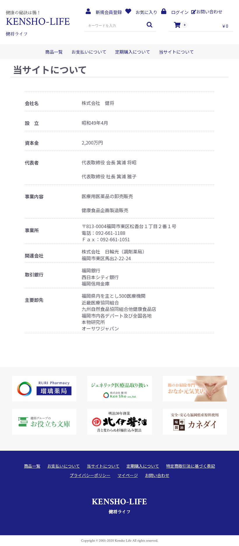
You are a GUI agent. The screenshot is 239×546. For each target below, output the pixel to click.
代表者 (32, 162)
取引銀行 (34, 274)
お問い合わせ (157, 475)
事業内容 (34, 196)
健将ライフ (119, 505)
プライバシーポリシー (90, 475)
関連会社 (34, 255)
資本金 (32, 143)
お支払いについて (88, 52)
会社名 (32, 103)
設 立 (32, 123)
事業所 (32, 230)
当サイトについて (176, 52)
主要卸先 (34, 300)
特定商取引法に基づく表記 (190, 466)
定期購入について (132, 52)
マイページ (127, 475)
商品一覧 (54, 52)
